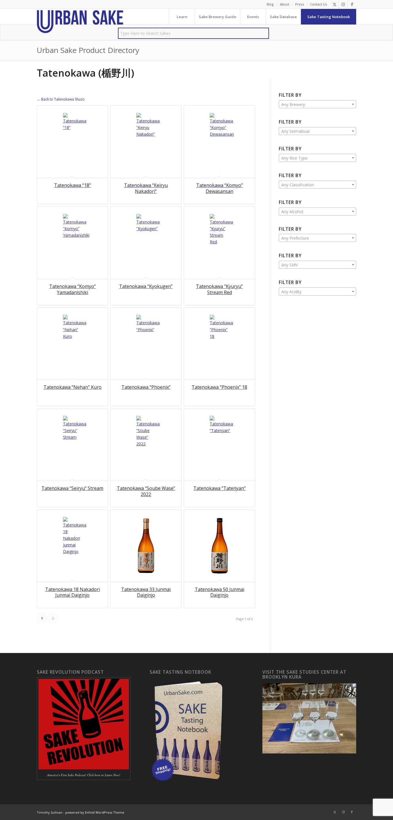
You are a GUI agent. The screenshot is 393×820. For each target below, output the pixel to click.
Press (299, 4)
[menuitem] (270, 4)
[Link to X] (334, 4)
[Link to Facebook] (352, 4)
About (284, 4)
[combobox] (317, 104)
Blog (270, 4)
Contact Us (318, 4)
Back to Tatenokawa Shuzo (63, 99)
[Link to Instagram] (343, 4)
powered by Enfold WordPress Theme (94, 812)
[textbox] (317, 105)
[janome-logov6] (80, 21)
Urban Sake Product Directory (88, 50)
